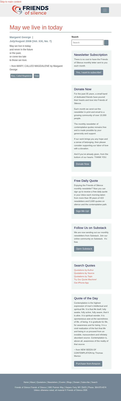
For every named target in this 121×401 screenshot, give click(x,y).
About (32, 382)
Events (62, 382)
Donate (76, 382)
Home (26, 382)
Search (75, 37)
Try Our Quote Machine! (85, 279)
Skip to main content (10, 1)
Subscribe (85, 382)
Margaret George (20, 37)
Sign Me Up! (82, 211)
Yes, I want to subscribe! (88, 72)
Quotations (41, 382)
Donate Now (82, 164)
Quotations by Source (84, 273)
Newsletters (53, 382)
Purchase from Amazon (88, 363)
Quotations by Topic (83, 276)
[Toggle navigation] (105, 10)
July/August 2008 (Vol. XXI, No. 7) (31, 41)
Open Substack (84, 249)
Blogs (69, 382)
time (36, 76)
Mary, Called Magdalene (21, 76)
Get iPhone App (81, 283)
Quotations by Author (84, 270)
